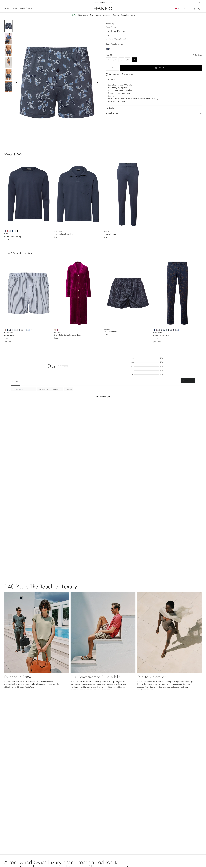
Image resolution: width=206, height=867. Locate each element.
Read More (29, 687)
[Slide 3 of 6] (8, 50)
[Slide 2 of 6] (8, 38)
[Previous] (7, 293)
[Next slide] (199, 2)
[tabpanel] (103, 403)
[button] (147, 358)
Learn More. (106, 690)
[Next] (49, 293)
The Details (110, 108)
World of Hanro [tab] (26, 8)
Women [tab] (7, 8)
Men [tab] (15, 8)
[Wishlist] (189, 8)
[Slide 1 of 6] (8, 26)
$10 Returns (129, 74)
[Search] (185, 8)
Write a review (188, 381)
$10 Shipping (114, 74)
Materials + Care (112, 113)
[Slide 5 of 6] (8, 74)
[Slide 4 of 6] (8, 62)
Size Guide (198, 55)
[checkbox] (68, 389)
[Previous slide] (5, 2)
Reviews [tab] (15, 381)
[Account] (194, 8)
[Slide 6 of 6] (8, 86)
